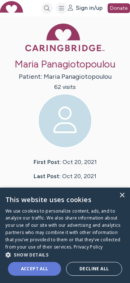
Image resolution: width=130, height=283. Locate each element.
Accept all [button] (34, 269)
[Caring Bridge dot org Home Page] (65, 49)
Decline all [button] (94, 269)
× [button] (122, 195)
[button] (65, 254)
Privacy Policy (88, 247)
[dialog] (65, 235)
